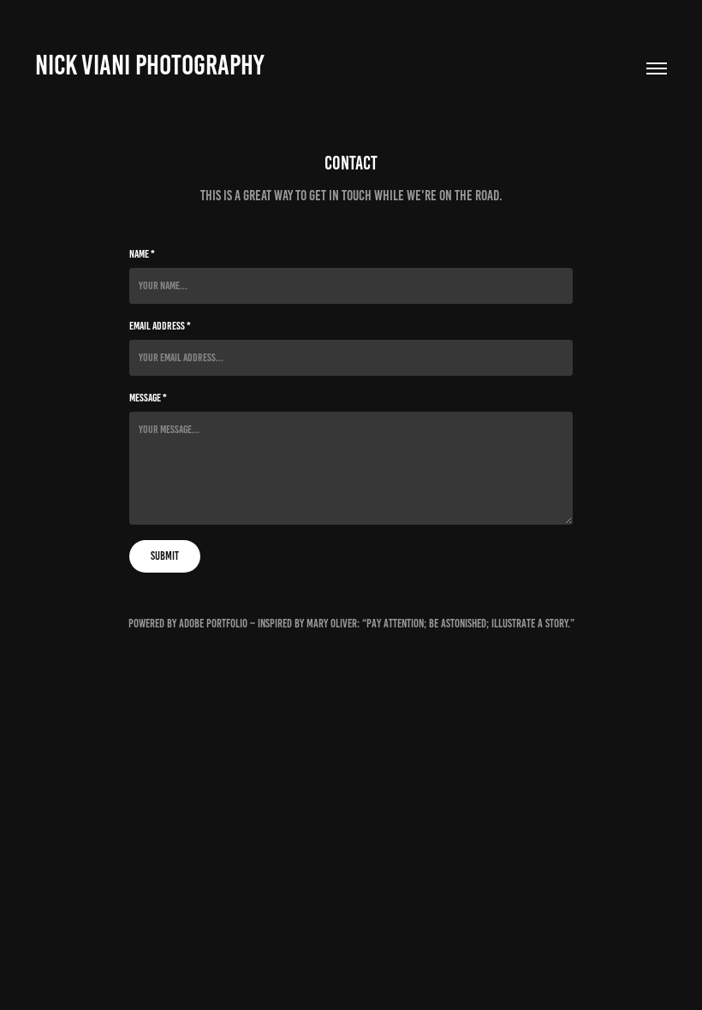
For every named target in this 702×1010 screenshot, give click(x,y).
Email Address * (160, 326)
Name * (142, 254)
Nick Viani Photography (149, 65)
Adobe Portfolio (213, 623)
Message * (148, 398)
